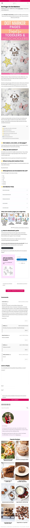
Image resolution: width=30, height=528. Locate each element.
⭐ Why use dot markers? (6, 130)
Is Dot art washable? (5, 203)
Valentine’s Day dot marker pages (21, 86)
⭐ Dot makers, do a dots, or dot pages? (9, 128)
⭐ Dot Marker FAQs (6, 135)
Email (2, 390)
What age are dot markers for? (6, 198)
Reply (26, 320)
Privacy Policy (27, 526)
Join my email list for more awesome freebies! (10, 138)
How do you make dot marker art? (7, 194)
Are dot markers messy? (5, 207)
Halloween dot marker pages (16, 84)
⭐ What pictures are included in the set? (9, 133)
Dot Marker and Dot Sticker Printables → (21, 227)
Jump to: (4, 126)
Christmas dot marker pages (9, 86)
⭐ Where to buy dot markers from (8, 131)
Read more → (18, 435)
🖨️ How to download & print (7, 136)
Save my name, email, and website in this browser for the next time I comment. (14, 396)
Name (2, 385)
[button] (8, 270)
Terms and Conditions (22, 526)
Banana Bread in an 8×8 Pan (22, 283)
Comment (3, 370)
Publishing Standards (3, 526)
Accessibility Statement (9, 526)
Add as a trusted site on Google (16, 290)
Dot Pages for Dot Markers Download (7, 248)
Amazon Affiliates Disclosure (16, 526)
